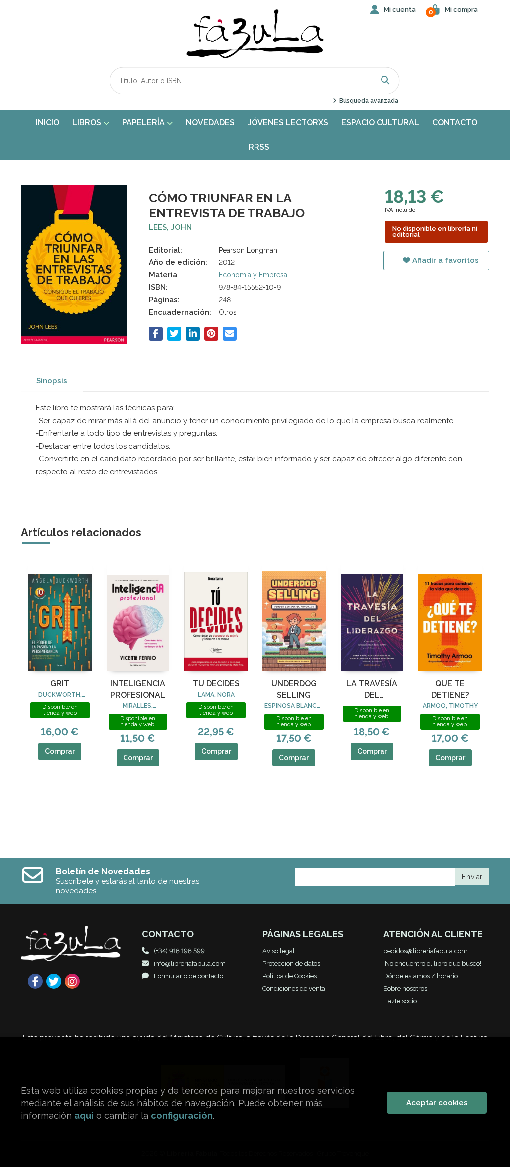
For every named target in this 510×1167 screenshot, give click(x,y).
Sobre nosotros (405, 988)
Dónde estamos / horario (420, 976)
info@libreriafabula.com (190, 963)
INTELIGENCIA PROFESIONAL (137, 689)
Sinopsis (51, 380)
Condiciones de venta (293, 988)
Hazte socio (400, 1001)
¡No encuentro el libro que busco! (432, 963)
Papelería (144, 122)
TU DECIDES (216, 683)
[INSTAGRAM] (72, 981)
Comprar (60, 751)
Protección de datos (291, 963)
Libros (87, 122)
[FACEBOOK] (35, 981)
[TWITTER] (53, 981)
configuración (182, 1115)
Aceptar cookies (437, 1102)
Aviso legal (278, 951)
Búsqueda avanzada (368, 100)
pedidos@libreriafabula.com (425, 951)
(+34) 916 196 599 (179, 951)
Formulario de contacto (188, 976)
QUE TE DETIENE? (450, 689)
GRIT (59, 683)
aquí (84, 1115)
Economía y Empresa (253, 275)
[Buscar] (385, 80)
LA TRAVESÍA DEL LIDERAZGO (371, 690)
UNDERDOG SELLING (294, 689)
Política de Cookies (289, 976)
